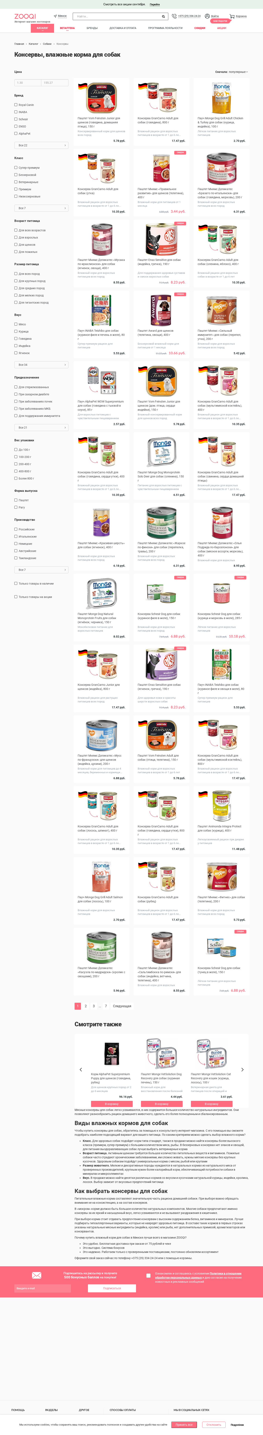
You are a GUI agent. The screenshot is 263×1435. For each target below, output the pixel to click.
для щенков (27, 244)
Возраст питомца (27, 221)
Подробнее (237, 1425)
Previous (83, 1076)
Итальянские (28, 536)
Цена (18, 72)
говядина (25, 338)
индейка (24, 346)
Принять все (184, 1424)
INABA (23, 112)
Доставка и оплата (123, 28)
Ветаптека (67, 28)
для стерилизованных (34, 387)
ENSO (22, 126)
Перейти (154, 4)
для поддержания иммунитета (39, 416)
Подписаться (112, 1288)
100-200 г (25, 457)
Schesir (23, 119)
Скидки (199, 28)
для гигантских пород (33, 302)
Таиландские (27, 558)
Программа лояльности (165, 28)
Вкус (17, 315)
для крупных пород (32, 281)
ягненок (24, 353)
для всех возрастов (32, 230)
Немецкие (25, 543)
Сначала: (221, 71)
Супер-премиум (29, 167)
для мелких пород (31, 295)
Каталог (42, 28)
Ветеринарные (28, 182)
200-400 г (25, 464)
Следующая (122, 1006)
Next (243, 1074)
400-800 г (25, 471)
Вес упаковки (24, 440)
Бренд (18, 95)
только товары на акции (35, 597)
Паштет (24, 500)
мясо (22, 324)
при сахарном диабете (34, 394)
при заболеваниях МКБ (35, 408)
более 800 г (26, 478)
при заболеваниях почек (35, 401)
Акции (221, 28)
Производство (24, 520)
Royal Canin (26, 105)
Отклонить (213, 1424)
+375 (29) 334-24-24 (189, 15)
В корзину (161, 1004)
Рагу (22, 507)
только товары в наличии (36, 583)
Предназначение (26, 377)
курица (24, 331)
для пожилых (28, 252)
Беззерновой (27, 175)
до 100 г (24, 449)
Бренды (92, 28)
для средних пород (32, 288)
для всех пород (29, 273)
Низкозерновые (29, 196)
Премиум (25, 189)
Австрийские (27, 551)
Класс (18, 158)
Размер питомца (26, 264)
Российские (27, 529)
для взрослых (28, 237)
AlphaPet (24, 133)
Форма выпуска (25, 491)
